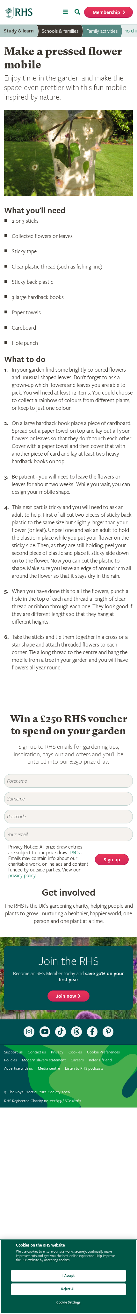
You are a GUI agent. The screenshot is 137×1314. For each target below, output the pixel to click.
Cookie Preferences (103, 1052)
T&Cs (74, 853)
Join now (66, 996)
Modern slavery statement (44, 1060)
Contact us (37, 1052)
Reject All (68, 1289)
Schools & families (60, 31)
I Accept (68, 1276)
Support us (13, 1052)
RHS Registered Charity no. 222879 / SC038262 (42, 1101)
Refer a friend (100, 1060)
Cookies (75, 1052)
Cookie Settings (68, 1302)
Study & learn (19, 31)
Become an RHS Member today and (68, 976)
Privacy (57, 1052)
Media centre (49, 1068)
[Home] (18, 13)
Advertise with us (18, 1068)
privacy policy (21, 876)
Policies (10, 1060)
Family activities (102, 31)
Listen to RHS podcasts (84, 1068)
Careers (77, 1060)
